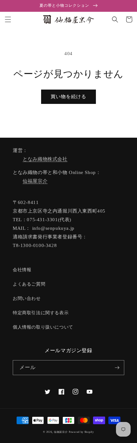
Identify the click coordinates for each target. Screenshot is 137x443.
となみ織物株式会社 (45, 159)
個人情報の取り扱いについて (43, 327)
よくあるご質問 (29, 284)
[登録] (117, 367)
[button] (8, 19)
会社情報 (22, 269)
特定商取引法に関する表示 (40, 312)
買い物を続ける (68, 96)
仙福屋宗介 (35, 181)
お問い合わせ (27, 298)
